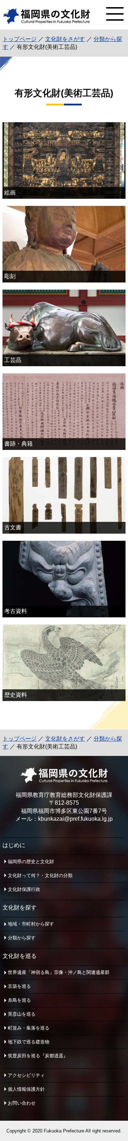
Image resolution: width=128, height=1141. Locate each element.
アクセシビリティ (26, 1075)
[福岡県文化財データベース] (46, 22)
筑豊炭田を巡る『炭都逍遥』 (38, 1055)
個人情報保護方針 (26, 1089)
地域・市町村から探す (31, 924)
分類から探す (22, 937)
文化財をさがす (65, 39)
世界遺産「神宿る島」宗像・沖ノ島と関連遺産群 (59, 972)
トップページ (19, 39)
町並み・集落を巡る (28, 1028)
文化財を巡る (19, 956)
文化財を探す (19, 907)
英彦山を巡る (22, 1014)
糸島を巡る (19, 1000)
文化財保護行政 (24, 889)
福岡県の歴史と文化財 (31, 861)
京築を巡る (19, 986)
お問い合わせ (22, 1103)
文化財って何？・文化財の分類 (40, 875)
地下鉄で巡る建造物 (28, 1041)
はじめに (13, 845)
